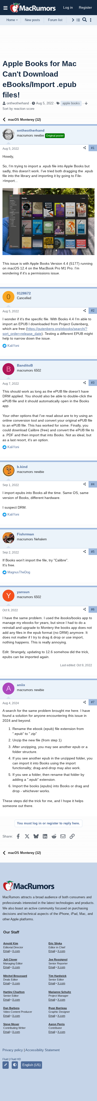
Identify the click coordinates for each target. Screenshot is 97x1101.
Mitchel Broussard (15, 975)
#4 (93, 484)
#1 (93, 148)
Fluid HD (15, 1059)
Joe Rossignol (57, 959)
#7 (93, 702)
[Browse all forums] (78, 20)
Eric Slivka (55, 943)
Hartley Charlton (14, 991)
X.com (16, 951)
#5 (93, 551)
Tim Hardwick (57, 975)
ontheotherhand (18, 103)
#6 (93, 609)
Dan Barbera (11, 1008)
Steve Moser (11, 1024)
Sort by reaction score (18, 109)
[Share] (85, 148)
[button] (5, 7)
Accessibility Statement (42, 1050)
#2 (93, 310)
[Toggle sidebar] (92, 20)
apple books (71, 103)
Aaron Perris (56, 1024)
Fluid (5, 1059)
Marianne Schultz (59, 991)
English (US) (31, 1065)
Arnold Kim (10, 943)
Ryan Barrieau (57, 1008)
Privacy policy (12, 1050)
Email (6, 951)
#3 (93, 382)
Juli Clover (10, 959)
